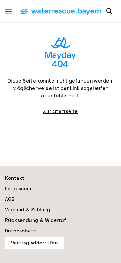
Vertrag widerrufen (34, 243)
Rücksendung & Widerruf (35, 220)
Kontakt (15, 178)
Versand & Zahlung (28, 210)
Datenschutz (20, 231)
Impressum (18, 189)
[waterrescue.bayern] (60, 12)
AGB (10, 199)
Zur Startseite (60, 111)
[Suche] (109, 11)
